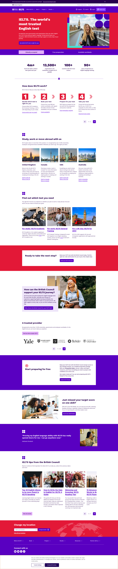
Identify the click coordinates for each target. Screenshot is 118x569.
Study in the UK (26, 177)
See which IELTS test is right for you (29, 43)
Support (79, 9)
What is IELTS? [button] (29, 9)
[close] (105, 1)
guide (40, 235)
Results (62, 541)
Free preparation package (66, 110)
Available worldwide (85, 52)
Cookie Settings (37, 565)
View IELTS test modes (84, 113)
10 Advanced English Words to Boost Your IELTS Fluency (95, 492)
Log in (92, 9)
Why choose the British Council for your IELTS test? (38, 308)
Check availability (45, 112)
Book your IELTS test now (67, 260)
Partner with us (94, 541)
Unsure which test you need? (29, 112)
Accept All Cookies (51, 565)
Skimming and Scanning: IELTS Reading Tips (71, 492)
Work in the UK (26, 179)
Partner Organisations (82, 4)
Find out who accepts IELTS (30, 333)
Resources (77, 541)
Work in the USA (64, 179)
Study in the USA (64, 177)
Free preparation (58, 52)
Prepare (46, 541)
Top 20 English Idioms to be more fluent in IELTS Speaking (31, 492)
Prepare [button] (44, 9)
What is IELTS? (18, 541)
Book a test (101, 9)
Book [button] (37, 9)
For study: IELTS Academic (33, 229)
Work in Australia (83, 181)
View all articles (27, 513)
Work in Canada (45, 181)
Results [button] (50, 9)
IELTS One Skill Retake (69, 413)
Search (85, 9)
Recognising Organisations (93, 4)
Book (30, 541)
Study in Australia (83, 179)
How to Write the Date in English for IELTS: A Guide (53, 492)
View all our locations (19, 533)
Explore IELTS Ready (65, 379)
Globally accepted (31, 52)
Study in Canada (45, 179)
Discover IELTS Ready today (49, 1)
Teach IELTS (103, 4)
